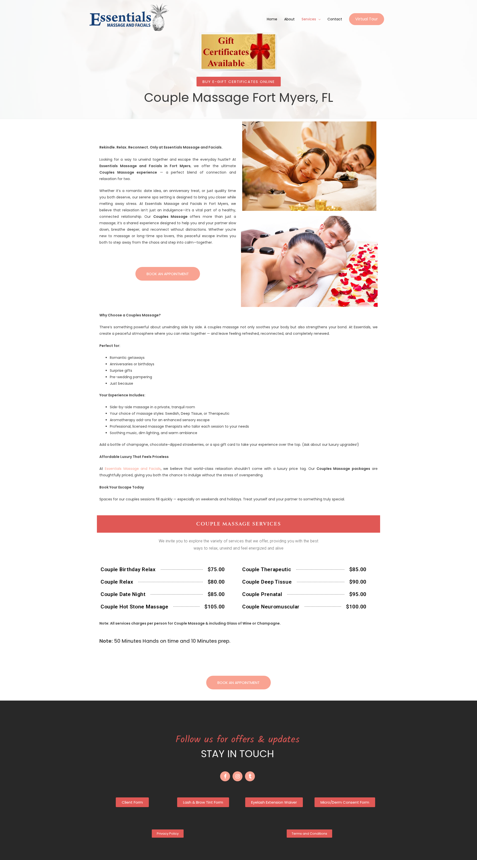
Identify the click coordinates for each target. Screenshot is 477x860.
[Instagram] (237, 776)
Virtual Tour (366, 19)
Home (272, 19)
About (289, 19)
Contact (334, 19)
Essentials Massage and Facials (133, 468)
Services (309, 19)
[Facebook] (225, 776)
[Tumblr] (250, 776)
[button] (239, 81)
